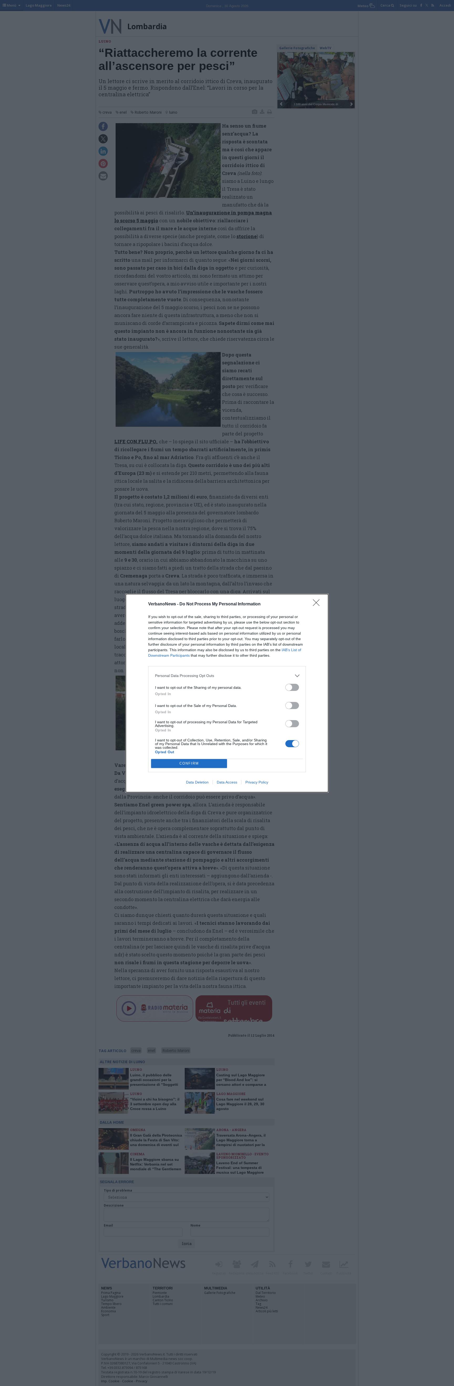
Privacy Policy (256, 782)
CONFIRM (189, 763)
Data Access (227, 782)
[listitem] (227, 676)
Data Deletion (197, 782)
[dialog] (227, 693)
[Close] (318, 604)
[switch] (292, 687)
